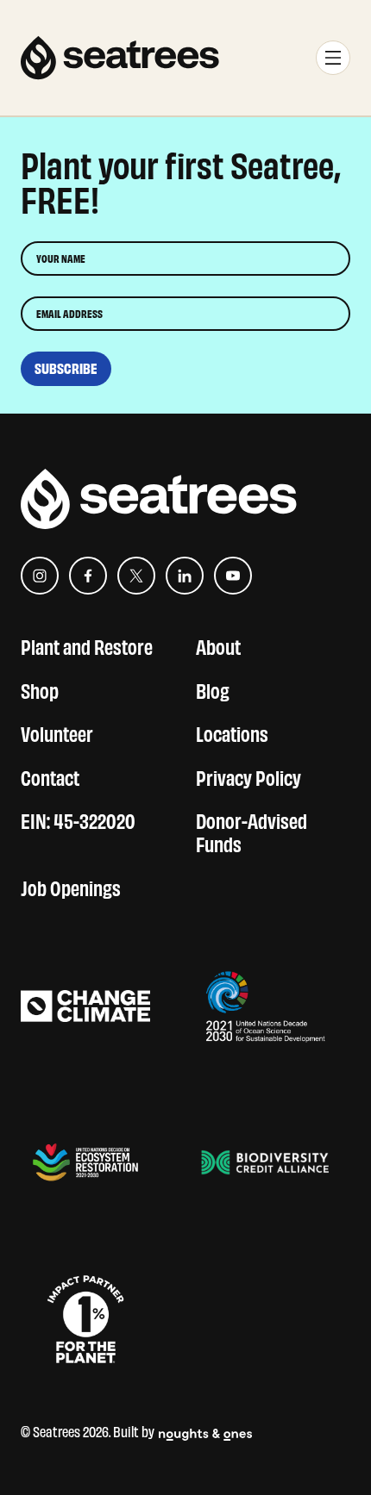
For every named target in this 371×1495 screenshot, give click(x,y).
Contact (50, 776)
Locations (232, 732)
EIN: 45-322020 (78, 819)
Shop (40, 689)
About (218, 645)
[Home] (120, 58)
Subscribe (66, 369)
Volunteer (57, 732)
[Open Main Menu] (333, 57)
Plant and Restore (87, 645)
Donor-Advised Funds (251, 830)
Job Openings (71, 886)
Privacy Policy (248, 776)
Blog (213, 689)
